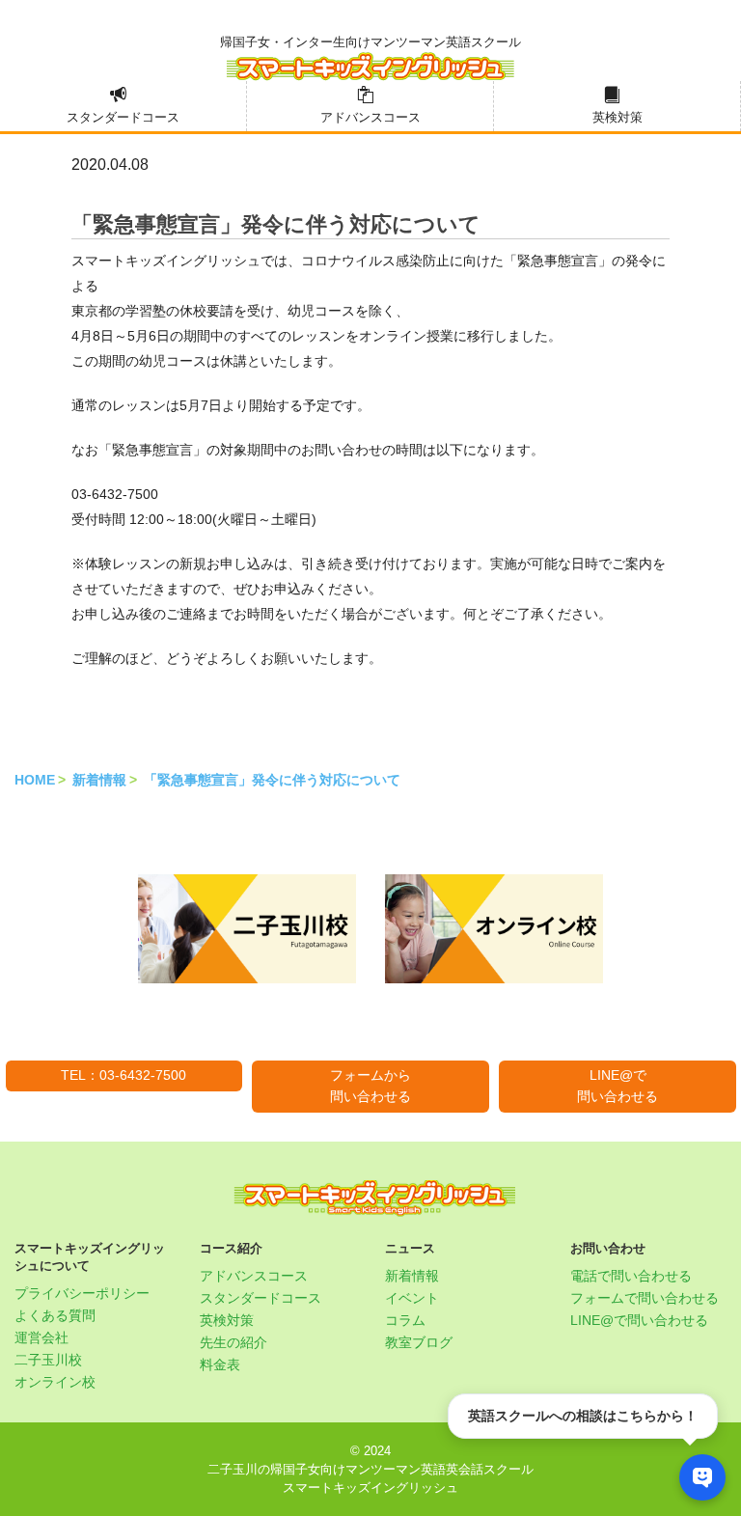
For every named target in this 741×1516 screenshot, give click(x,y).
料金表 (220, 1364)
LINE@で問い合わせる (617, 1085)
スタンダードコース (123, 117)
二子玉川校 (48, 1359)
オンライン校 (55, 1382)
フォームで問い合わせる (644, 1298)
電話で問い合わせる (631, 1275)
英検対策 (617, 117)
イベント (412, 1298)
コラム (405, 1320)
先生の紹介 (233, 1342)
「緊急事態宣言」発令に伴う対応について (272, 779)
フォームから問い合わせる (370, 1085)
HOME (34, 779)
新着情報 (99, 779)
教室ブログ (419, 1342)
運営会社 (41, 1337)
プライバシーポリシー (82, 1293)
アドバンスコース (370, 117)
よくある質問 (55, 1315)
